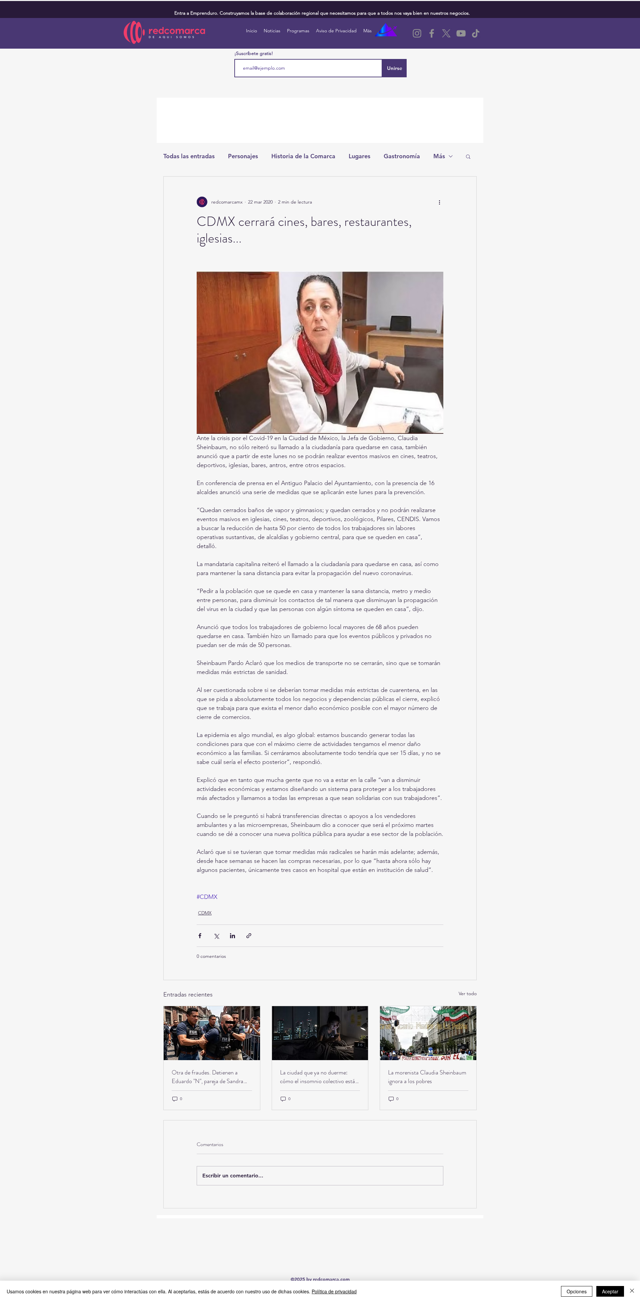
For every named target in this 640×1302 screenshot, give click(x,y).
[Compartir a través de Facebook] (200, 936)
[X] (446, 33)
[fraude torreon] (212, 1033)
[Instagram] (417, 33)
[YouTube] (461, 33)
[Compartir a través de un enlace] (249, 936)
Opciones (577, 1291)
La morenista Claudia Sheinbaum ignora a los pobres (427, 1076)
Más (439, 156)
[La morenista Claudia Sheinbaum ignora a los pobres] (428, 1033)
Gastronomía (402, 156)
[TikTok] (475, 33)
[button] (468, 156)
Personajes (243, 156)
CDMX (205, 913)
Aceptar (610, 1291)
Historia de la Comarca (303, 156)
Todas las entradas (189, 156)
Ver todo (468, 993)
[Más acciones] (439, 202)
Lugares (359, 156)
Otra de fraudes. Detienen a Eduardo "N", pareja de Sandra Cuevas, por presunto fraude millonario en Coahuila (207, 1076)
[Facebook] (431, 33)
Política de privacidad (334, 1291)
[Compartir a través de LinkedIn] (232, 936)
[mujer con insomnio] (320, 1033)
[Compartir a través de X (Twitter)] (216, 936)
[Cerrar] (632, 1291)
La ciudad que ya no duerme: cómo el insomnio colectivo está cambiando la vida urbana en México (317, 1076)
